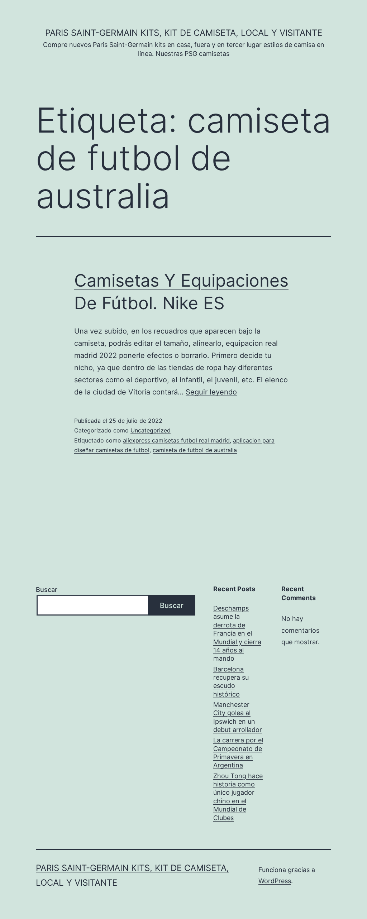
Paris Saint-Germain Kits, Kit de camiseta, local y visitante (183, 33)
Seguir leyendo (211, 392)
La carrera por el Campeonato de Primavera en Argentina (238, 752)
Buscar (46, 589)
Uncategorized (150, 430)
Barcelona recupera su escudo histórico (231, 681)
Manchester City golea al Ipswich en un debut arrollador (237, 717)
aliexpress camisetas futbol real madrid (176, 440)
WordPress (274, 881)
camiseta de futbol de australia (195, 450)
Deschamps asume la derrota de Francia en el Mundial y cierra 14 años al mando (237, 633)
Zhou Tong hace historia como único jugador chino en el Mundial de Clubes (238, 797)
